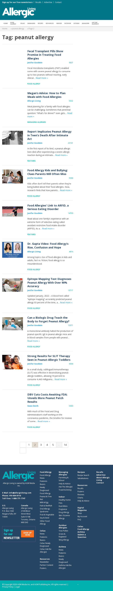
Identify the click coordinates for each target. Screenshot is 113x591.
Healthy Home (65, 500)
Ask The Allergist (65, 486)
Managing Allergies (36, 122)
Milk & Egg (44, 502)
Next (23, 450)
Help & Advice (64, 483)
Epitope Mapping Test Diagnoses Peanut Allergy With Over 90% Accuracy (12, 285)
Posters (43, 568)
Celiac (22, 23)
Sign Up (27, 533)
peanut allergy (18, 28)
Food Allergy (13, 23)
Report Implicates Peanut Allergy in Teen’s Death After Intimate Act (12, 138)
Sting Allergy (64, 540)
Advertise (48, 2)
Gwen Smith (32, 406)
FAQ (79, 519)
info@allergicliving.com (20, 493)
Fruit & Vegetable (47, 514)
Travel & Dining (65, 490)
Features (31, 161)
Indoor (59, 23)
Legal (17, 587)
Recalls (38, 2)
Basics (42, 484)
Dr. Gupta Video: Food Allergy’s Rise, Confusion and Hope (12, 250)
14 (65, 444)
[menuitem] (5, 23)
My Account (82, 516)
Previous (23, 444)
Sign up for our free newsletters (17, 2)
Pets (60, 503)
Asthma (76, 23)
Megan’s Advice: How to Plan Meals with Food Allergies (12, 99)
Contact (58, 2)
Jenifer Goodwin (34, 62)
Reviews (81, 494)
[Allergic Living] (18, 12)
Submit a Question (82, 535)
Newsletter (44, 562)
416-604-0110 (15, 495)
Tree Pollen (63, 531)
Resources (50, 23)
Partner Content (46, 565)
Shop (80, 513)
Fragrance (63, 509)
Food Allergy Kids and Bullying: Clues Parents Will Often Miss (12, 176)
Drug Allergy (64, 512)
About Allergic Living (103, 478)
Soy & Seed (44, 518)
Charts (80, 497)
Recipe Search (83, 475)
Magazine (85, 23)
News (42, 533)
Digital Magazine (82, 508)
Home (6, 23)
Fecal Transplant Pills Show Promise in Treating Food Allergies (12, 57)
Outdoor (67, 23)
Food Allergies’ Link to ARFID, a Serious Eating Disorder (12, 211)
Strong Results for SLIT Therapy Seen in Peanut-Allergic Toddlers (12, 362)
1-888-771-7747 (18, 498)
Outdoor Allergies (63, 526)
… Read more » (41, 78)
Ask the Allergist (95, 23)
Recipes (40, 23)
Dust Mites (63, 506)
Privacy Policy (7, 587)
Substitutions (83, 478)
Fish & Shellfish (46, 505)
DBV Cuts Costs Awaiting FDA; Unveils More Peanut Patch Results (12, 400)
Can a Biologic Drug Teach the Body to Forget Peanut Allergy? (12, 324)
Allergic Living (34, 101)
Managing (31, 23)
